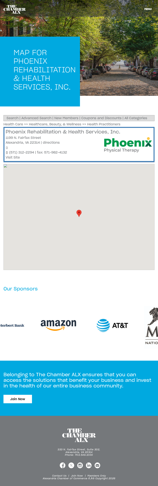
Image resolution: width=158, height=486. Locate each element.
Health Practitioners (103, 124)
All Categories (135, 118)
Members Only (96, 475)
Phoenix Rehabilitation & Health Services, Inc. (63, 132)
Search (12, 118)
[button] (79, 213)
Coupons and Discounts (101, 118)
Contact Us (59, 475)
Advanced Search (36, 118)
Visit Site (13, 157)
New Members (66, 118)
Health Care (13, 124)
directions (51, 142)
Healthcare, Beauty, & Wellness (55, 124)
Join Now (17, 399)
